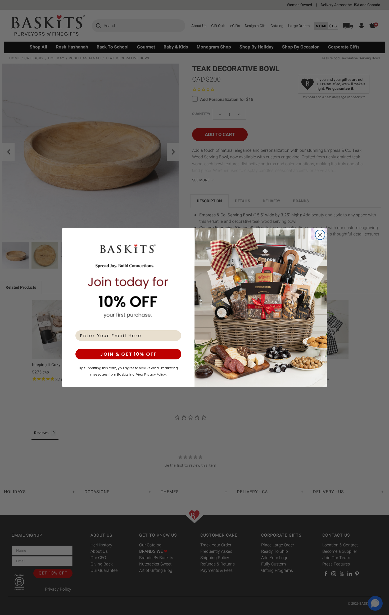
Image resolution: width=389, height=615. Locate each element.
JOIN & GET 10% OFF (128, 354)
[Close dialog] (320, 234)
